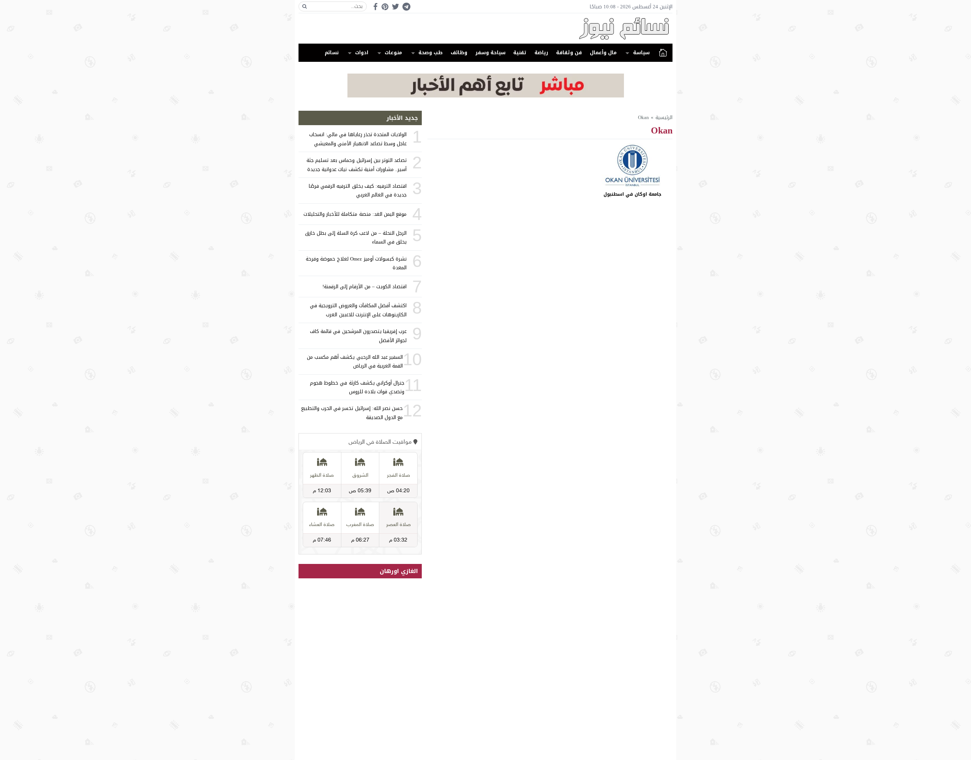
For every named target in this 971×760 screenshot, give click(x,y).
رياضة (541, 52)
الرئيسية (663, 53)
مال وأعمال (603, 52)
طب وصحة (430, 52)
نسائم (332, 52)
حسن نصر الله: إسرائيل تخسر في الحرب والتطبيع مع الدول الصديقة (352, 413)
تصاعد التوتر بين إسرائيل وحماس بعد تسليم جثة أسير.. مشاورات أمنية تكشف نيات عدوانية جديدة (356, 164)
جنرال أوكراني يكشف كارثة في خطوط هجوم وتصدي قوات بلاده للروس (357, 387)
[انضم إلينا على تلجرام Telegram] (406, 6)
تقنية (519, 52)
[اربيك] (485, 95)
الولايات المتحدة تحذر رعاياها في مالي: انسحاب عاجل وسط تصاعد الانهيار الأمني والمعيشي (358, 139)
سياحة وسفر (490, 52)
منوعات (393, 52)
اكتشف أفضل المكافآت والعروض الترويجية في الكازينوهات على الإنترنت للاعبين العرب (358, 310)
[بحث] (305, 6)
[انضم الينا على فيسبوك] (375, 6)
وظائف (459, 52)
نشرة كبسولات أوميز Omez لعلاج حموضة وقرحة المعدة (356, 263)
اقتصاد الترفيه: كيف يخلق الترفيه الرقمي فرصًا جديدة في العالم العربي (358, 190)
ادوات (361, 52)
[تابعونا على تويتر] (395, 6)
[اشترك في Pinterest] (385, 6)
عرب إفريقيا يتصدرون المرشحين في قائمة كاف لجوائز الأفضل (358, 336)
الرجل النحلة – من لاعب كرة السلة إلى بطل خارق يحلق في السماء (356, 237)
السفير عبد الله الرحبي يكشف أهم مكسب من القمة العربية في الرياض (355, 361)
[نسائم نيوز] (485, 28)
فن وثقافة (569, 52)
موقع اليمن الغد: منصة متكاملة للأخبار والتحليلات (355, 214)
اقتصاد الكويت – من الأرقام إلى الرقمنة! (364, 286)
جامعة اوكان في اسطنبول (632, 194)
